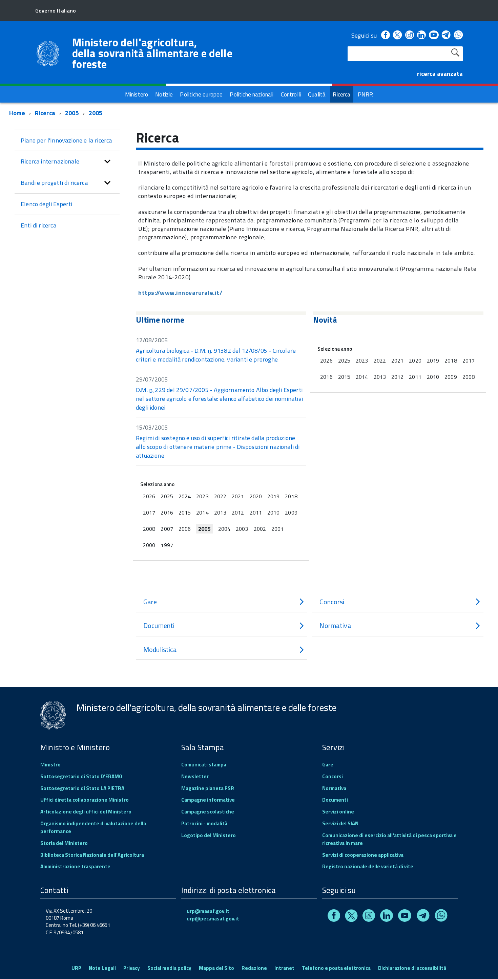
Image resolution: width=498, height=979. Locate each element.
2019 (273, 496)
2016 (167, 512)
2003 (242, 529)
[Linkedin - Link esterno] (421, 35)
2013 (220, 512)
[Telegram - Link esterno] (446, 35)
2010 (273, 512)
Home (17, 112)
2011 (256, 512)
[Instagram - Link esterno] (409, 35)
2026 (149, 496)
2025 (167, 496)
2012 (238, 512)
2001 (277, 529)
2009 (291, 512)
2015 (185, 512)
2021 (238, 496)
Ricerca (45, 112)
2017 (149, 512)
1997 (167, 545)
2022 (220, 496)
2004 (224, 529)
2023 (202, 496)
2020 (256, 496)
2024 (185, 496)
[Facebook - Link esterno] (385, 35)
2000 (149, 545)
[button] (107, 161)
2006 (185, 529)
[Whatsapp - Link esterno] (458, 35)
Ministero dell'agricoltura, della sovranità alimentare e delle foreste (152, 53)
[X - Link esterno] (397, 35)
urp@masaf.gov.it (208, 911)
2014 (202, 512)
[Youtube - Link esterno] (433, 35)
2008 (149, 529)
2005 (72, 112)
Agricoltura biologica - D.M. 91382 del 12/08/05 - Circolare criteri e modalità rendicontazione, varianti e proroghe (216, 355)
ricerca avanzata (440, 73)
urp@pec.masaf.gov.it (213, 918)
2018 (291, 496)
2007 (167, 529)
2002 (260, 529)
